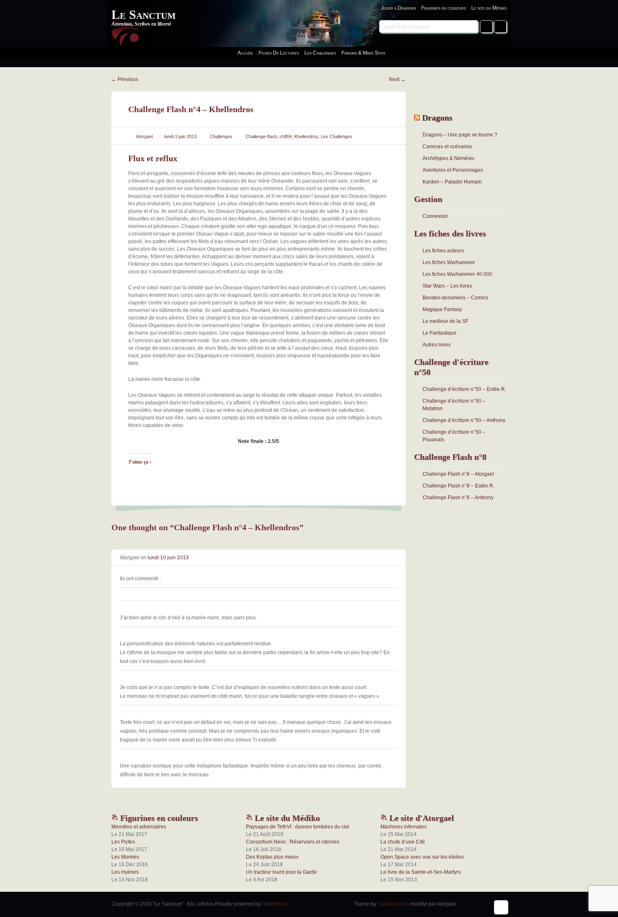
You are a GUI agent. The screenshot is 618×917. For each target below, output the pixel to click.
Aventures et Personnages (453, 170)
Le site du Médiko (489, 8)
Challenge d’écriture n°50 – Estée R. (464, 389)
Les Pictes (123, 842)
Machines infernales (403, 827)
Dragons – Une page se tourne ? (460, 135)
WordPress (275, 904)
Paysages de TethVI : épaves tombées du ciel (297, 827)
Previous (124, 79)
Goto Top (501, 907)
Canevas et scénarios (447, 146)
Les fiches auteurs (443, 251)
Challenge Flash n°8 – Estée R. (458, 486)
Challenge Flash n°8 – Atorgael (458, 474)
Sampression (394, 904)
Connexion (435, 216)
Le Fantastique (440, 333)
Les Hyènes (125, 872)
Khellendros (306, 136)
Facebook (486, 26)
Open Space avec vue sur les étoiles (422, 857)
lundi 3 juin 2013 (180, 136)
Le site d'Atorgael (420, 818)
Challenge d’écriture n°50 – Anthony (464, 420)
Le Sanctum (143, 14)
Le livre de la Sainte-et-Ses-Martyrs (420, 872)
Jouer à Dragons (398, 8)
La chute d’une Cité (402, 842)
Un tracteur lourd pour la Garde (281, 872)
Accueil (245, 53)
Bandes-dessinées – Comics (455, 298)
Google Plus (500, 26)
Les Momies (125, 857)
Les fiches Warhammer (449, 262)
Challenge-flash (261, 136)
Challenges (221, 136)
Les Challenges (336, 136)
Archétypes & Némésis (448, 158)
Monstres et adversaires (138, 827)
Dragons (437, 117)
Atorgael (144, 136)
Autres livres (437, 345)
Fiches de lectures (279, 53)
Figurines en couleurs (443, 8)
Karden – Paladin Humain (452, 182)
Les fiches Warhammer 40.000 (457, 274)
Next (397, 79)
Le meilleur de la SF (445, 321)
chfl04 (286, 136)
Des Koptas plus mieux (272, 857)
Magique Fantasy (442, 309)
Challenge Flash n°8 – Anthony (458, 497)
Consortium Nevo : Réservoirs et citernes (292, 842)
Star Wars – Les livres (447, 286)
